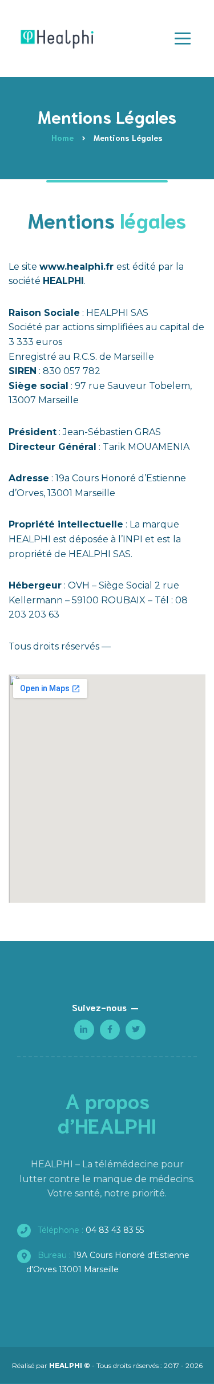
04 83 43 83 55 (89, 1230)
